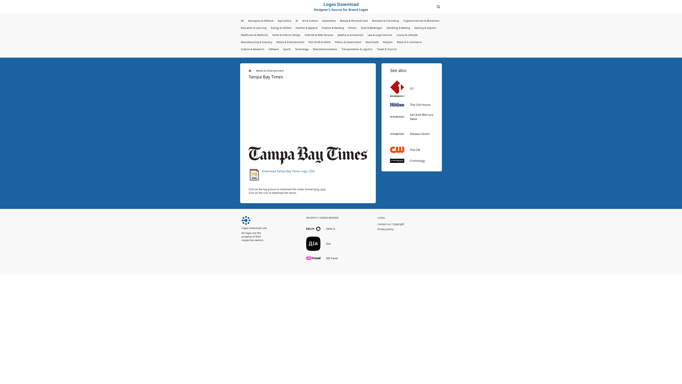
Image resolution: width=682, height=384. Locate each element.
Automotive (329, 20)
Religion (388, 42)
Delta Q (330, 228)
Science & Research (252, 49)
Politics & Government (348, 42)
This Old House (420, 105)
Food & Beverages (371, 28)
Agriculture (284, 20)
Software (273, 49)
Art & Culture (310, 20)
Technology (301, 49)
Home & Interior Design (286, 35)
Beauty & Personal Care (354, 20)
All (242, 20)
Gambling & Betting (398, 28)
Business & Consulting (385, 20)
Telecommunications (325, 49)
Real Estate (372, 42)
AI (297, 20)
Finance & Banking (333, 28)
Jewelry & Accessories (350, 35)
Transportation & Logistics (357, 49)
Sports (287, 49)
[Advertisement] (308, 113)
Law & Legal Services (380, 35)
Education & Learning (254, 28)
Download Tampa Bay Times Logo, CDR (288, 171)
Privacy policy (386, 229)
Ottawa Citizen (420, 134)
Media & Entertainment (290, 42)
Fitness (352, 28)
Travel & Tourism (387, 49)
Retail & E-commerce (409, 42)
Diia (328, 243)
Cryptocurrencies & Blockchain (421, 20)
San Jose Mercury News (421, 117)
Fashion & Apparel (307, 28)
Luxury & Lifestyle (407, 35)
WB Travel (332, 258)
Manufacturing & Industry (256, 42)
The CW (415, 150)
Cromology (417, 161)
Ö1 (412, 89)
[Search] (438, 6)
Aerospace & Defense (261, 20)
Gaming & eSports (425, 28)
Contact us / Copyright (391, 224)
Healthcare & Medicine (254, 35)
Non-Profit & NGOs (319, 42)
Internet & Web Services (319, 35)
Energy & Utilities (281, 28)
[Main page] (250, 71)
